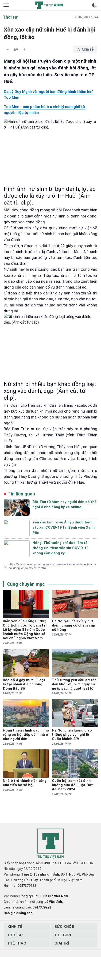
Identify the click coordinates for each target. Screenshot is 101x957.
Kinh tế (15, 927)
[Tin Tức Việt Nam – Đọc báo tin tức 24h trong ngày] (49, 5)
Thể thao (17, 943)
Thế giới (62, 935)
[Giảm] (7, 49)
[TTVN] (50, 844)
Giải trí (61, 943)
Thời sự (15, 935)
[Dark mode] (94, 5)
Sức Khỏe (64, 927)
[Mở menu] (6, 5)
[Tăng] (24, 49)
